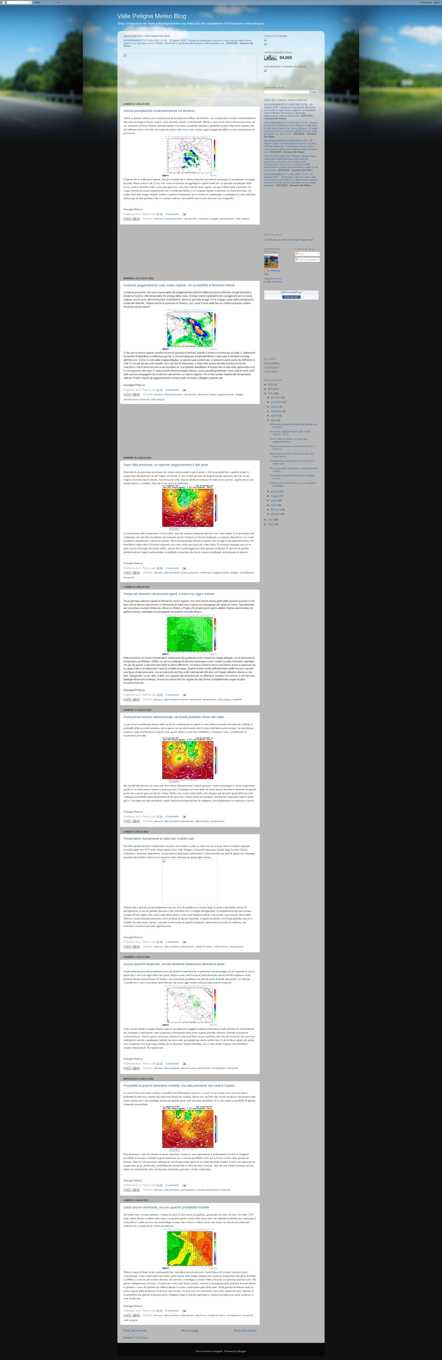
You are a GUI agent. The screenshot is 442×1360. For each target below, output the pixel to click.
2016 (271, 384)
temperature (209, 699)
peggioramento (226, 394)
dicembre (276, 397)
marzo (274, 505)
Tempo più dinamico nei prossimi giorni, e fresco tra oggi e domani (169, 594)
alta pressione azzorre (176, 699)
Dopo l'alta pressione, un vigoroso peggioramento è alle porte (166, 465)
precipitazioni (227, 219)
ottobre (275, 406)
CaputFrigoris (271, 367)
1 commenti (172, 942)
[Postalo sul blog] (128, 219)
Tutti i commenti (307, 259)
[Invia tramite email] (125, 219)
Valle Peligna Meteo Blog (151, 16)
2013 (271, 389)
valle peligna (242, 219)
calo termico (190, 219)
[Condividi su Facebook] (135, 219)
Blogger (242, 1351)
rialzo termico (202, 821)
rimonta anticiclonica (208, 1190)
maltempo (203, 219)
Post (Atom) (140, 1337)
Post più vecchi (245, 1330)
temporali (144, 399)
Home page (190, 1330)
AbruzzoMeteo (272, 363)
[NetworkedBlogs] (291, 292)
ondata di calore (204, 946)
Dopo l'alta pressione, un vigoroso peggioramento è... (288, 440)
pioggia (214, 219)
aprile (274, 500)
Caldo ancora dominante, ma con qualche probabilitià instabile (166, 1207)
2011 (271, 519)
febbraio (275, 509)
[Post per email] (183, 214)
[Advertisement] (190, 250)
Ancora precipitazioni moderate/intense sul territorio (159, 111)
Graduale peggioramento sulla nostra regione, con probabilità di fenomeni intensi (179, 285)
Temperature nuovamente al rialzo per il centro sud (159, 838)
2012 (271, 393)
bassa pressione (173, 219)
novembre (276, 402)
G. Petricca (274, 270)
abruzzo (158, 219)
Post (301, 253)
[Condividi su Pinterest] (138, 219)
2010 (271, 524)
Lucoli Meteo (271, 371)
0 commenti (172, 214)
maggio (275, 496)
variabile (237, 699)
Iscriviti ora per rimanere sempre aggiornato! (289, 239)
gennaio (275, 514)
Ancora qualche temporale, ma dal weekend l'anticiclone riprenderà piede (174, 964)
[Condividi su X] (131, 219)
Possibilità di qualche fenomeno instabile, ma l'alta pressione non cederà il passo (179, 1085)
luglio (274, 420)
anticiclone (195, 699)
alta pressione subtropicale (179, 821)
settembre (276, 411)
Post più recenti (134, 1330)
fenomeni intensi (207, 394)
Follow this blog (291, 297)
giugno (275, 491)
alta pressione (172, 572)
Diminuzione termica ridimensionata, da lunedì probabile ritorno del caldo (174, 717)
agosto (275, 415)
